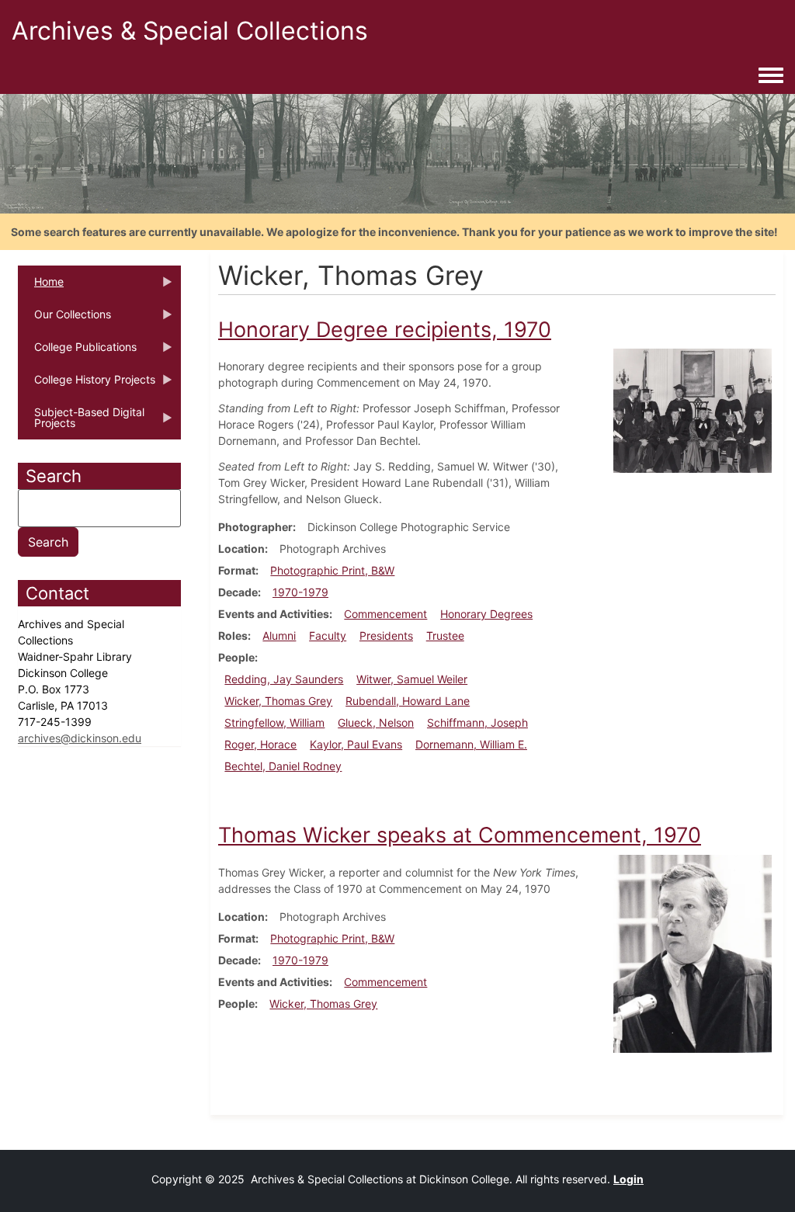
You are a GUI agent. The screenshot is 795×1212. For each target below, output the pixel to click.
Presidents (386, 635)
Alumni (279, 635)
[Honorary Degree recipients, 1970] (692, 409)
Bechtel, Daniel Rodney (283, 766)
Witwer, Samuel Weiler (411, 679)
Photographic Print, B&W (332, 570)
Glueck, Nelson (376, 722)
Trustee (445, 635)
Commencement (385, 613)
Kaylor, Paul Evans (356, 744)
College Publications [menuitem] (77, 351)
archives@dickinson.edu (79, 738)
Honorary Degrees (486, 613)
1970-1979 (300, 592)
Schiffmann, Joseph (477, 722)
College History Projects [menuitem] (86, 384)
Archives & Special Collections (190, 31)
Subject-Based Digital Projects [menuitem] (81, 422)
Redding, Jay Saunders (283, 679)
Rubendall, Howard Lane (407, 700)
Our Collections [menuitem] (64, 319)
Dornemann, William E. (471, 744)
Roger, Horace (260, 744)
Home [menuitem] (41, 286)
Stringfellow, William (274, 722)
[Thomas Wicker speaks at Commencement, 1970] (692, 953)
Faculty (327, 635)
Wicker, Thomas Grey (278, 700)
